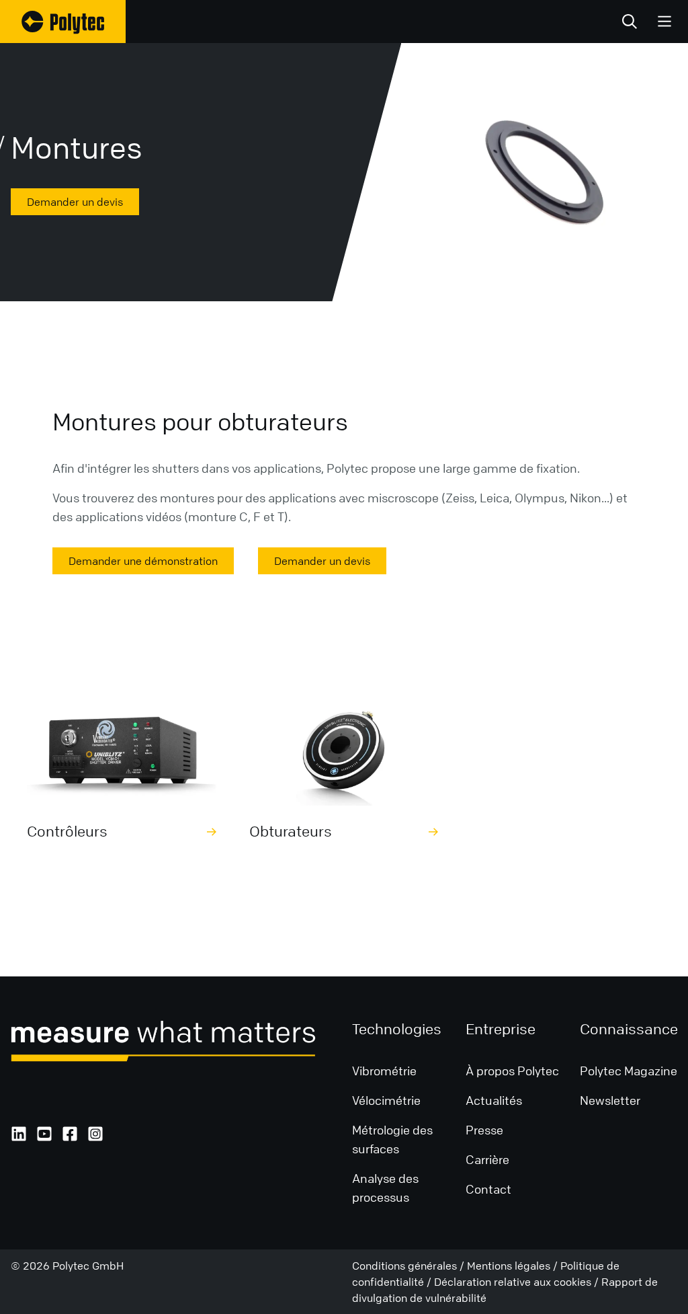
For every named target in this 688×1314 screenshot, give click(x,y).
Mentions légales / (513, 1265)
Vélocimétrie (386, 1100)
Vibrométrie (384, 1070)
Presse (484, 1129)
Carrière (487, 1159)
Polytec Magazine (628, 1070)
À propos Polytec (512, 1070)
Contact (488, 1189)
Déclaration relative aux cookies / (517, 1281)
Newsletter (610, 1100)
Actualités (495, 1100)
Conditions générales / (409, 1265)
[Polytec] (63, 21)
